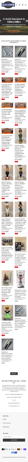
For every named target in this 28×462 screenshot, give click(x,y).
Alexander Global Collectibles (11, 457)
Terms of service (7, 423)
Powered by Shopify (21, 457)
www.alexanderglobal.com (14, 403)
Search (4, 419)
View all (14, 373)
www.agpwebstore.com (14, 405)
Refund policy (6, 426)
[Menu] (25, 4)
